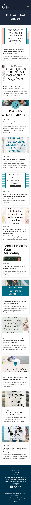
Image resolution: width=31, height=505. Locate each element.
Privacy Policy (21, 498)
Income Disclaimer (11, 498)
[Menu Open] (26, 6)
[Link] (11, 486)
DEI (16, 502)
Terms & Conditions (10, 500)
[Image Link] (6, 5)
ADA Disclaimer (21, 500)
